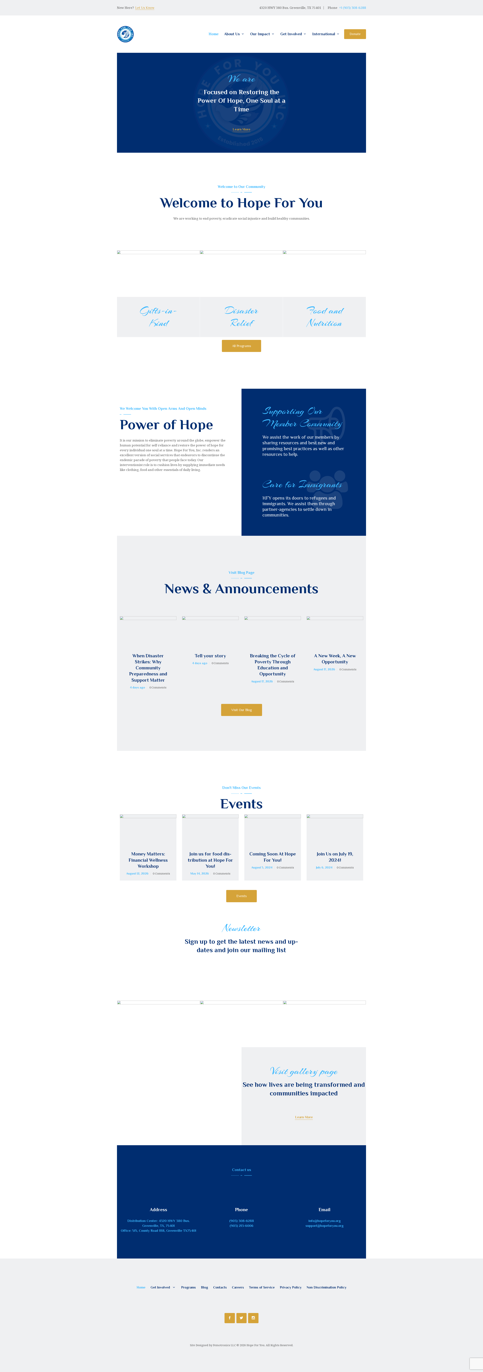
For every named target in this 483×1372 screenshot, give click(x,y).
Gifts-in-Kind (158, 316)
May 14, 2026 (199, 873)
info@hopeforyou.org (324, 1221)
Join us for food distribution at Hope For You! (210, 860)
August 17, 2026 (262, 681)
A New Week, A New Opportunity (335, 659)
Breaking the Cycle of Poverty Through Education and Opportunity (272, 665)
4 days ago (137, 687)
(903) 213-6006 (241, 1226)
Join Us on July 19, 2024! (335, 857)
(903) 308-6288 (241, 1221)
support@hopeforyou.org (324, 1226)
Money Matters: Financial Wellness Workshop (148, 860)
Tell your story (210, 655)
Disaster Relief (241, 316)
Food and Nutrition (324, 316)
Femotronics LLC (224, 1345)
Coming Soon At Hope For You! (272, 857)
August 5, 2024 (261, 867)
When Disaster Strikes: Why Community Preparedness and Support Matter (148, 668)
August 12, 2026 (137, 873)
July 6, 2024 (324, 867)
